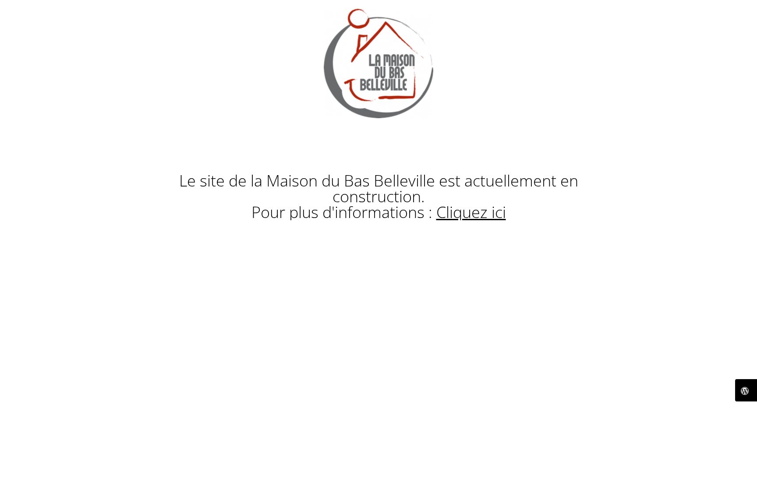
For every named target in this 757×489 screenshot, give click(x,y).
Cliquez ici (471, 212)
